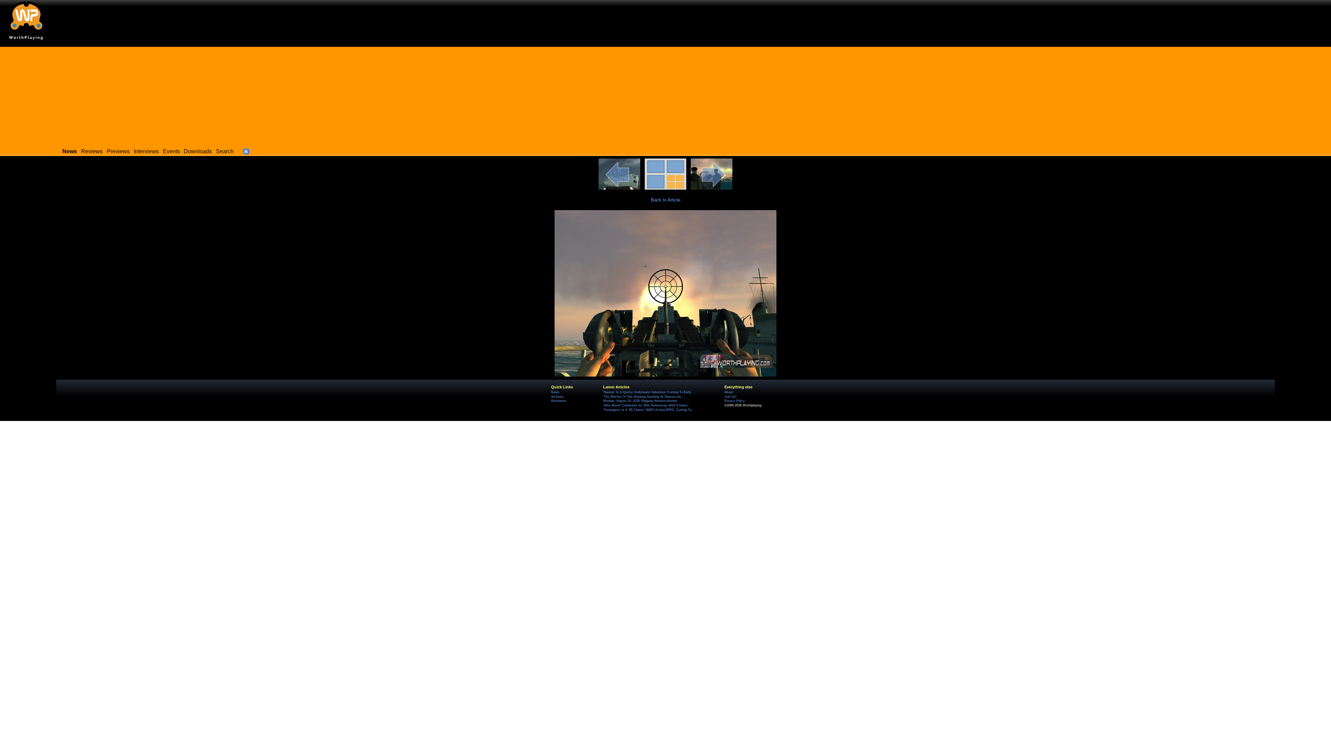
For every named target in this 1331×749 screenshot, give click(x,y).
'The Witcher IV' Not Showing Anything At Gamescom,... (644, 396)
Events (171, 151)
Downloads (198, 151)
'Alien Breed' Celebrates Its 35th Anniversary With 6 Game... (647, 405)
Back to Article (665, 200)
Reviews (92, 151)
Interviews (146, 151)
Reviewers (558, 401)
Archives (557, 396)
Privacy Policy (734, 401)
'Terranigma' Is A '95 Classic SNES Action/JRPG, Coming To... (649, 410)
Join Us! (730, 396)
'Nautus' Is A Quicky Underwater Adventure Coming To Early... (648, 392)
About (728, 392)
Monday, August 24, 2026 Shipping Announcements (640, 401)
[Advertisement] (665, 95)
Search (225, 151)
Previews (118, 151)
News (555, 392)
